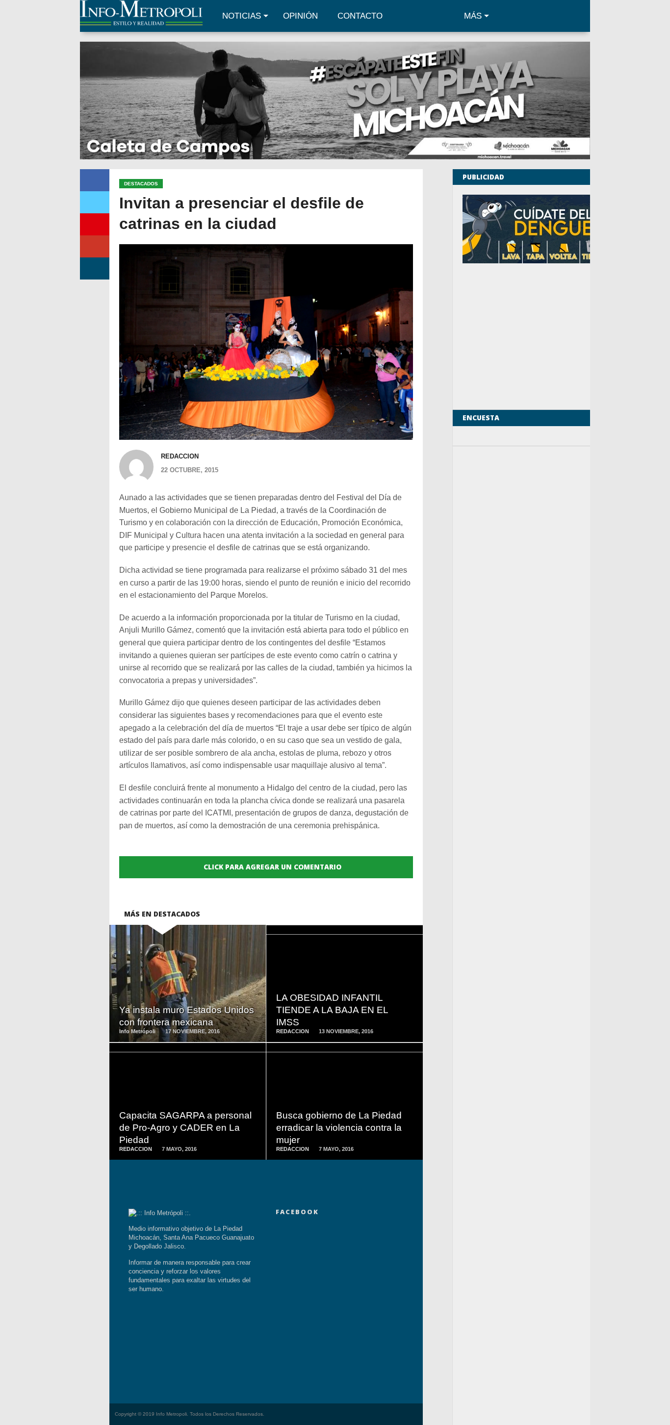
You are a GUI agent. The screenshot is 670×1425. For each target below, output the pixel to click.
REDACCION (180, 456)
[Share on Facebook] (94, 180)
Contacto (360, 16)
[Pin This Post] (94, 224)
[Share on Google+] (94, 246)
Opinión (300, 16)
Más (473, 16)
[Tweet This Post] (94, 202)
